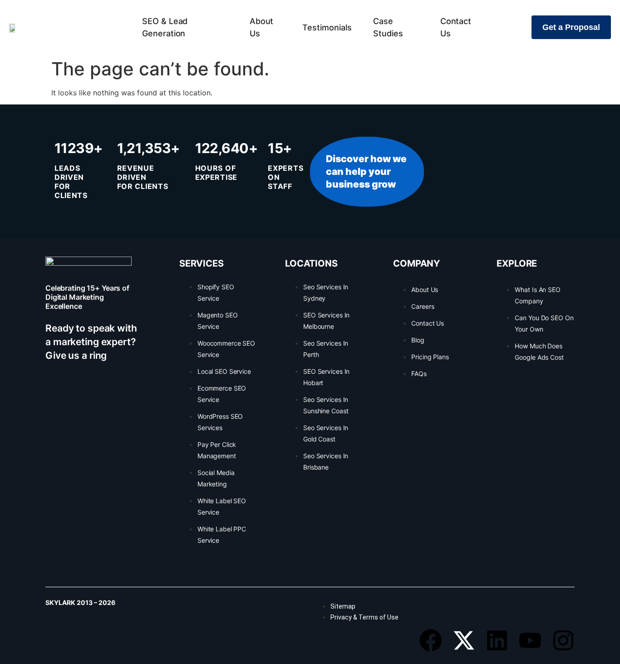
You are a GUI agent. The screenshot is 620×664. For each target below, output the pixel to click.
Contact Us (455, 27)
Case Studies (388, 27)
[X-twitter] (464, 640)
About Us (262, 27)
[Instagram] (563, 640)
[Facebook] (430, 640)
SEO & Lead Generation (164, 27)
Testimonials (326, 27)
